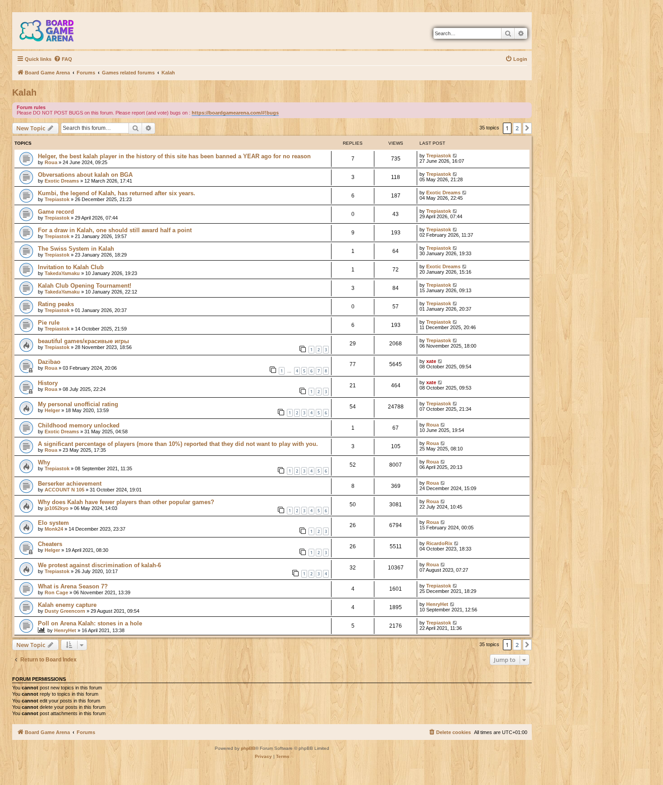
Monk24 (54, 529)
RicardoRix (439, 543)
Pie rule (49, 322)
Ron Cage (56, 592)
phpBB (248, 748)
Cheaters (50, 544)
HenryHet (437, 604)
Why (44, 462)
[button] (527, 128)
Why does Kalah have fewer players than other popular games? (126, 502)
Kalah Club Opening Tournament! (84, 285)
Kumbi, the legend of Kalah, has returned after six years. (116, 193)
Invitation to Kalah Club (71, 267)
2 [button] (517, 128)
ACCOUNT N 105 (64, 489)
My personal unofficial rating (78, 404)
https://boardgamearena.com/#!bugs (235, 112)
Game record (56, 211)
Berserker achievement (69, 483)
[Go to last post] (455, 155)
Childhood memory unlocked (79, 425)
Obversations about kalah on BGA (85, 174)
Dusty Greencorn (65, 611)
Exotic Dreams (62, 181)
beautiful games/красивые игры (83, 341)
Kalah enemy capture (67, 604)
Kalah (24, 92)
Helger (52, 410)
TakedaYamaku (62, 273)
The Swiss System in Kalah (76, 248)
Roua (51, 162)
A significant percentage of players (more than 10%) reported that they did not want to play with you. (178, 444)
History (48, 383)
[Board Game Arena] (53, 30)
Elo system (53, 522)
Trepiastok (438, 155)
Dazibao (49, 361)
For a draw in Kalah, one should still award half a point (115, 230)
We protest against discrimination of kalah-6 (99, 565)
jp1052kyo (57, 508)
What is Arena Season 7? (73, 586)
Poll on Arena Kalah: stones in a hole (90, 623)
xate (431, 361)
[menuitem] (63, 59)
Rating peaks (56, 304)
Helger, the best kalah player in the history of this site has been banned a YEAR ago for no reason (174, 156)
